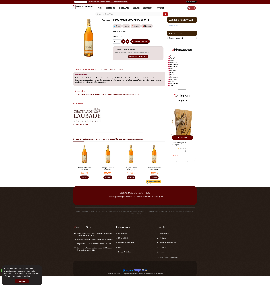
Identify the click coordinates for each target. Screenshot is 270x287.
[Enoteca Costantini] (82, 7)
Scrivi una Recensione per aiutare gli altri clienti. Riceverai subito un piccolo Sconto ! (107, 94)
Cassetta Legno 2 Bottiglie (179, 143)
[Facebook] (170, 26)
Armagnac (184, 211)
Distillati (177, 211)
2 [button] (179, 162)
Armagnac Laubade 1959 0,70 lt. (84, 169)
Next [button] (192, 134)
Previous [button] (171, 134)
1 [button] (177, 162)
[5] (185, 148)
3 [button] (181, 162)
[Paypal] (177, 26)
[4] (183, 148)
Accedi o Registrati (181, 20)
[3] (182, 148)
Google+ (136, 26)
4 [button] (183, 162)
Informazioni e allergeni (113, 69)
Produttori (176, 33)
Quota (126, 26)
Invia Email (174, 257)
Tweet (117, 26)
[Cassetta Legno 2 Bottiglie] (182, 124)
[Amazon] (175, 26)
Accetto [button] (22, 281)
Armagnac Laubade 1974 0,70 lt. (107, 169)
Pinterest (147, 26)
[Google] (172, 26)
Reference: (116, 31)
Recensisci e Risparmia (138, 56)
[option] (182, 134)
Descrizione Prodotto (86, 69)
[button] (30, 276)
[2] (180, 148)
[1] (178, 148)
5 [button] (185, 162)
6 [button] (187, 162)
